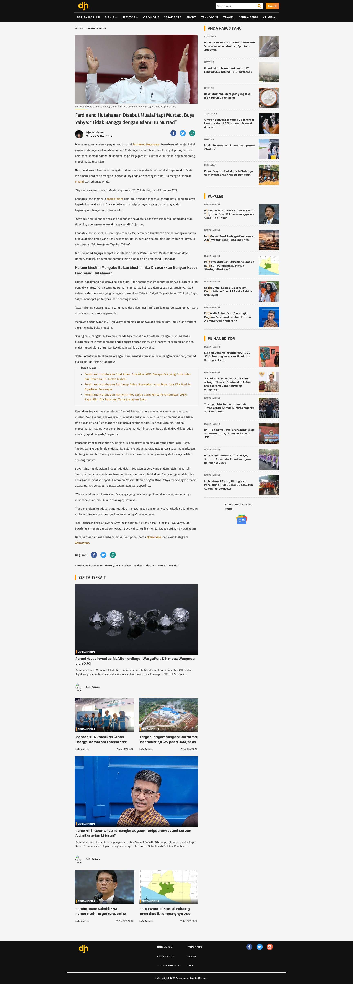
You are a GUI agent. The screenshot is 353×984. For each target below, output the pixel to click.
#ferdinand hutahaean (89, 565)
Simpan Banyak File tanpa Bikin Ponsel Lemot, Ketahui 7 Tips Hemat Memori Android (229, 123)
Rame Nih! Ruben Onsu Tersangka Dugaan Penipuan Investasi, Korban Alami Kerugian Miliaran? (227, 317)
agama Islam (115, 199)
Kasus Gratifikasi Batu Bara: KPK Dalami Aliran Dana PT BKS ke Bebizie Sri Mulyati (228, 291)
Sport (191, 17)
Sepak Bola (173, 17)
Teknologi (209, 17)
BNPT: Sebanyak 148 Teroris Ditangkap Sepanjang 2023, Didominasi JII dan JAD (229, 433)
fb (249, 951)
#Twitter (138, 565)
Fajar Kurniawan (95, 132)
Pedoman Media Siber (169, 965)
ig (270, 951)
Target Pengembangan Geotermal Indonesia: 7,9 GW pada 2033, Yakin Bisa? (168, 742)
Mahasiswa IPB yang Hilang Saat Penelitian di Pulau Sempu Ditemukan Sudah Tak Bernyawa (228, 485)
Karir (190, 965)
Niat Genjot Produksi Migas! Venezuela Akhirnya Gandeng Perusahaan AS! (229, 238)
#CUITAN (127, 565)
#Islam (150, 565)
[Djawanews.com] (83, 6)
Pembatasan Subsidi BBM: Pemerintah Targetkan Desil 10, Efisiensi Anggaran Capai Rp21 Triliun (101, 916)
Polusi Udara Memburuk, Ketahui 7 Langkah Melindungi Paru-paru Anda (228, 70)
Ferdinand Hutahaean (146, 144)
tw (259, 951)
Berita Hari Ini (88, 17)
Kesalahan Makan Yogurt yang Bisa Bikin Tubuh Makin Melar (227, 95)
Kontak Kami (194, 947)
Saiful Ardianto (93, 687)
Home (79, 28)
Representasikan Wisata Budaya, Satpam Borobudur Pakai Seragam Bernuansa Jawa (227, 459)
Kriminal (270, 17)
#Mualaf (174, 565)
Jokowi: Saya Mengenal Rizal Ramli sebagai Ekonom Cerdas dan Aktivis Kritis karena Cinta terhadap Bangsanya (227, 384)
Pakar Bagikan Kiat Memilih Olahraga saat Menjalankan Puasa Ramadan (228, 173)
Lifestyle (129, 17)
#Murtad (161, 565)
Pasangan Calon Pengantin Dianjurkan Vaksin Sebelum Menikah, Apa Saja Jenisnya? (229, 46)
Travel (228, 17)
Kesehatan (210, 36)
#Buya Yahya (112, 565)
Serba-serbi (248, 17)
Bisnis (109, 17)
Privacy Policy (165, 956)
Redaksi (191, 956)
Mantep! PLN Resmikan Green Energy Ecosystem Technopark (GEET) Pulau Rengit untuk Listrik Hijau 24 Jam (101, 744)
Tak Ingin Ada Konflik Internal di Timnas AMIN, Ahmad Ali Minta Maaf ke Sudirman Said (229, 407)
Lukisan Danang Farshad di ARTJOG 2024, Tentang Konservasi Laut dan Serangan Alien (227, 356)
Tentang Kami (165, 947)
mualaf (79, 181)
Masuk (272, 6)
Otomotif (151, 17)
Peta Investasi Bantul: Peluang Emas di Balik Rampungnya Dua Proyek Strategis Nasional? (164, 913)
